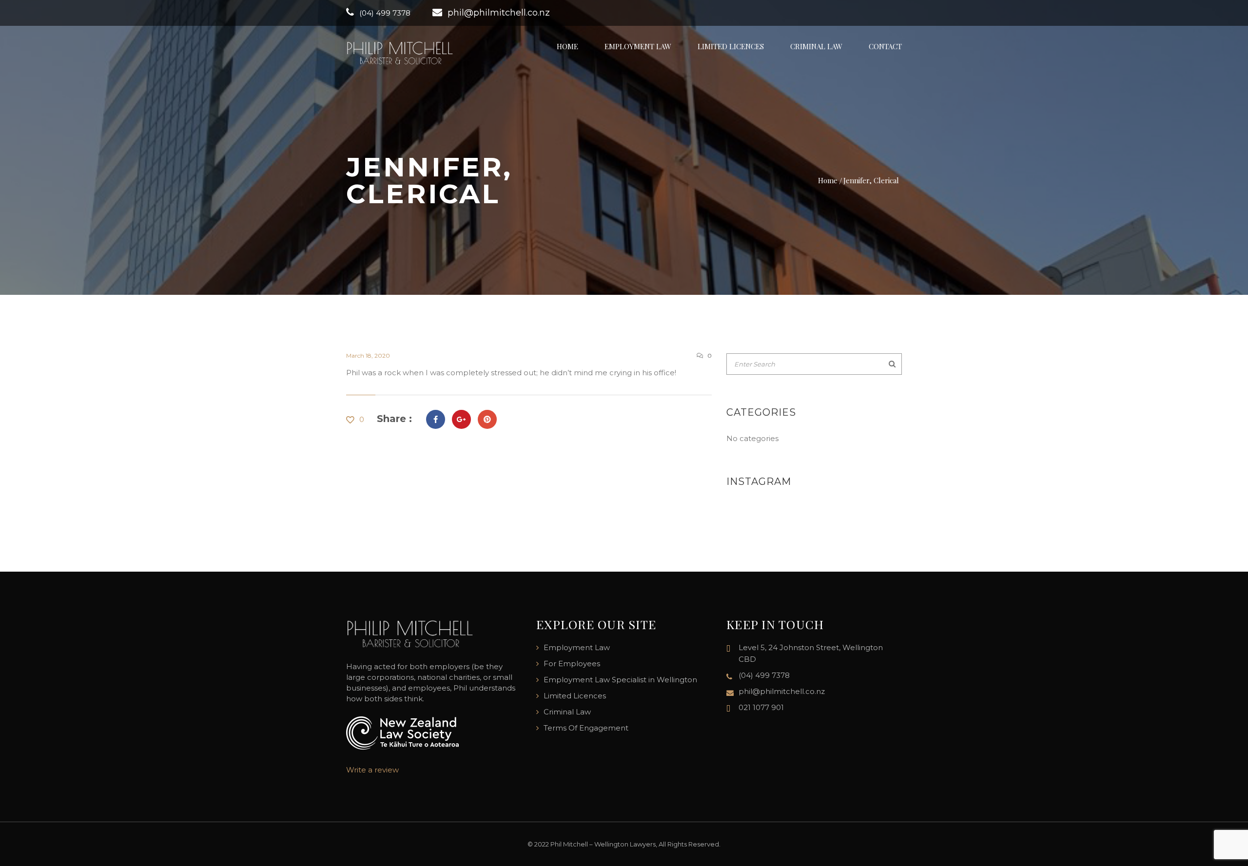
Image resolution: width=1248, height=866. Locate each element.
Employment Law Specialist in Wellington (620, 679)
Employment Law (637, 46)
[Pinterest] (487, 419)
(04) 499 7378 (384, 13)
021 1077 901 (761, 707)
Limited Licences (731, 46)
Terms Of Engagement (586, 727)
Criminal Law (816, 46)
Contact (885, 46)
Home (567, 46)
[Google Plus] (461, 419)
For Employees (572, 663)
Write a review (372, 769)
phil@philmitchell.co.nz (499, 12)
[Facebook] (435, 419)
